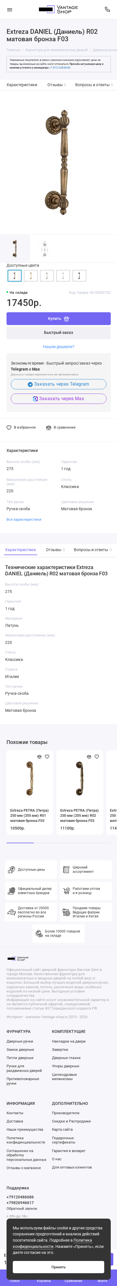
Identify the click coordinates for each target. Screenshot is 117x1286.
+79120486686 (20, 1197)
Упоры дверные (65, 1066)
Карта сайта (62, 1129)
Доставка (15, 1121)
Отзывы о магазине (24, 1168)
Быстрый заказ (58, 332)
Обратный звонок (22, 1208)
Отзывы (56, 84)
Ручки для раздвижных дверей (24, 1068)
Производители (66, 1113)
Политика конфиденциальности (26, 1140)
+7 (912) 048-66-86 (59, 67)
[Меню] (9, 9)
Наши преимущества (25, 1129)
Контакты (15, 1113)
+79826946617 (20, 1202)
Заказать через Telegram (61, 384)
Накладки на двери (69, 1041)
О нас (57, 1159)
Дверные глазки (66, 1058)
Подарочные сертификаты (63, 1140)
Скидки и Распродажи (71, 1121)
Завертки (60, 1049)
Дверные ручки (20, 1041)
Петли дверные (20, 1058)
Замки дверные (20, 1049)
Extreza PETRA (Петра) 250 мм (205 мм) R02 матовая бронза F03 (79, 815)
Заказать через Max (61, 398)
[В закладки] (47, 756)
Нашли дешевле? (58, 346)
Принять (58, 1267)
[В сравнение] (39, 756)
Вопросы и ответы (94, 84)
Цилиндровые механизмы (64, 1076)
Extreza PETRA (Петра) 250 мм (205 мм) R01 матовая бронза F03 (29, 815)
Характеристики (22, 84)
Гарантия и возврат (68, 1151)
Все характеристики (24, 519)
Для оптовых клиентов (72, 1167)
